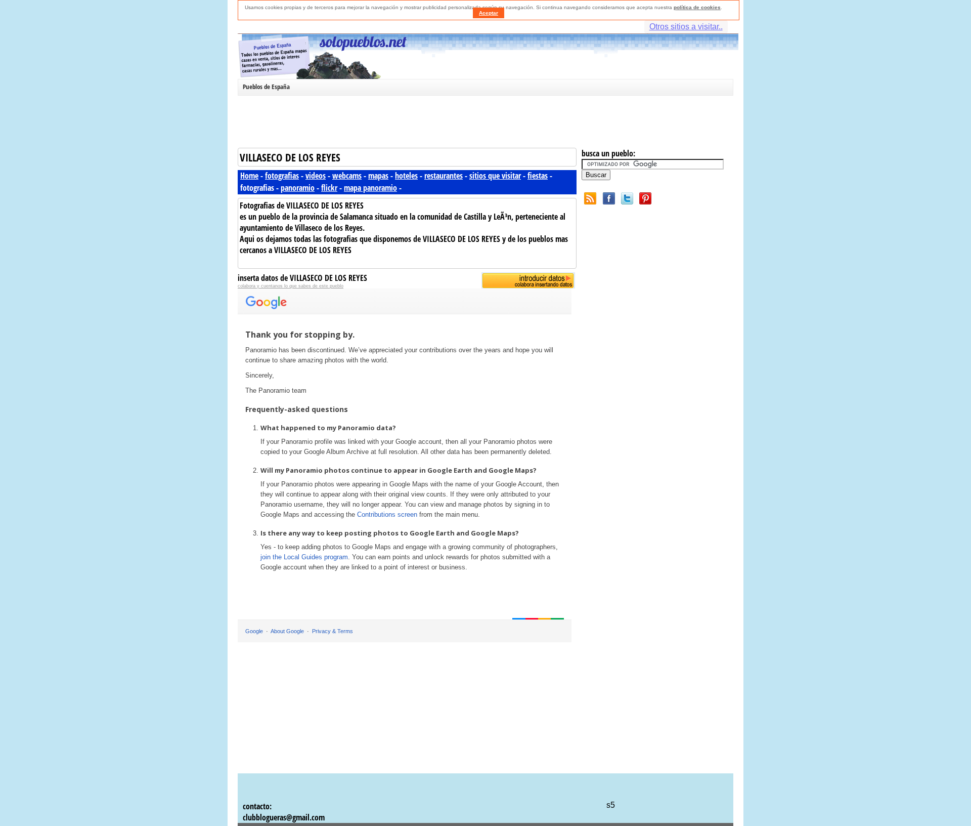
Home (249, 175)
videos (315, 175)
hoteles (406, 175)
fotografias (282, 175)
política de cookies (697, 7)
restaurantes (443, 175)
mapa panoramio (370, 187)
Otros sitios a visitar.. (686, 26)
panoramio (298, 187)
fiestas (537, 175)
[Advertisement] (483, 123)
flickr (329, 187)
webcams (347, 175)
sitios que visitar (495, 175)
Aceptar (488, 13)
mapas (378, 175)
